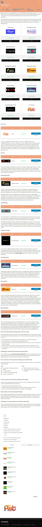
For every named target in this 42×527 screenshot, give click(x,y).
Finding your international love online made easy (12, 441)
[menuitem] (3, 9)
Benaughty (5, 425)
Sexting (28, 13)
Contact (38, 9)
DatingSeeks (5, 5)
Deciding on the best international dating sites (12, 430)
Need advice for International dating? (10, 439)
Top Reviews (8, 9)
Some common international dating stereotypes (12, 437)
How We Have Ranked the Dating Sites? (18, 9)
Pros (5, 433)
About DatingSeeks (30, 9)
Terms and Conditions (16, 524)
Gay (17, 13)
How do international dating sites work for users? (12, 429)
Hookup (2, 13)
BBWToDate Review (11, 462)
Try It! (10, 41)
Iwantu (5, 416)
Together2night (6, 422)
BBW (4, 13)
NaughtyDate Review (11, 491)
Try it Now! (36, 133)
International (13, 13)
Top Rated (12, 444)
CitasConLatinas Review (11, 476)
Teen (19, 13)
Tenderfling (6, 420)
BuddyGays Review (10, 452)
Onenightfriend (6, 418)
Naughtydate (6, 427)
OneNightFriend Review (11, 466)
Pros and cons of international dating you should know (13, 432)
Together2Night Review (11, 471)
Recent (30, 444)
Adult (34, 13)
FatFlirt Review (10, 481)
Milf (9, 13)
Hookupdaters (6, 423)
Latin (7, 13)
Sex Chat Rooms (23, 13)
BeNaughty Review (10, 447)
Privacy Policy (26, 524)
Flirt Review (9, 457)
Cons (5, 435)
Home (3, 9)
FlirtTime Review (10, 486)
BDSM (32, 13)
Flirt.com (5, 415)
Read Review (36, 135)
